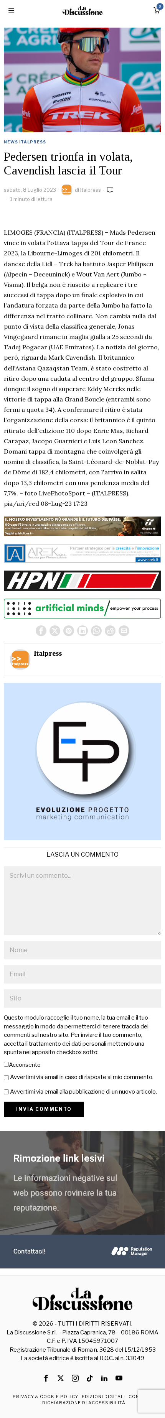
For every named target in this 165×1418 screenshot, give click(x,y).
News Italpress (25, 142)
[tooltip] (41, 630)
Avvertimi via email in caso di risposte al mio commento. (81, 1077)
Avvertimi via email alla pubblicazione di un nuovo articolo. (83, 1091)
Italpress (90, 190)
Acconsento (25, 1064)
